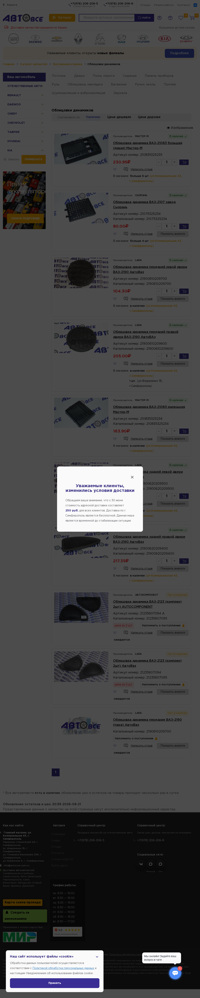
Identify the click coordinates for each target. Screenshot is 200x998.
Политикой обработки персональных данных (63, 968)
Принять (54, 983)
